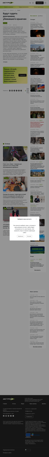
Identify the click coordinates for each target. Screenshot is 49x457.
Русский (29, 236)
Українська (20, 236)
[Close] (36, 219)
